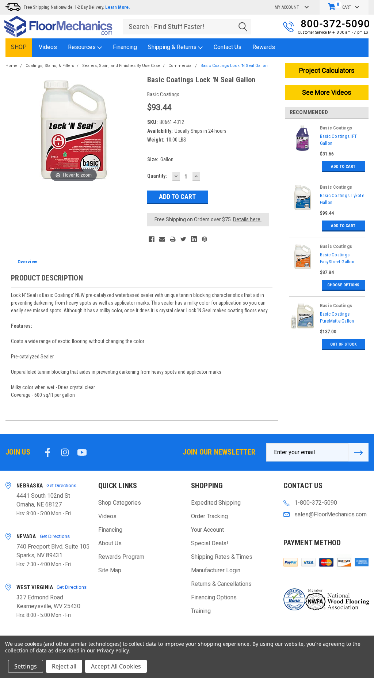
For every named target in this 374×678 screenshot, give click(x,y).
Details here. (247, 219)
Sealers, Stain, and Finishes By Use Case (121, 65)
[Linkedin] (194, 239)
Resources (82, 47)
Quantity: (157, 176)
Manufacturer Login (215, 570)
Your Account (207, 529)
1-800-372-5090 (315, 502)
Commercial (180, 65)
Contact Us (227, 47)
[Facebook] (151, 239)
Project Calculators (327, 70)
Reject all (64, 666)
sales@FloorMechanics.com (330, 514)
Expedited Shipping (216, 502)
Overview (27, 261)
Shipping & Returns (173, 47)
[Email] (162, 239)
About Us (110, 543)
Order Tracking (209, 516)
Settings (25, 666)
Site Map (109, 570)
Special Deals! (209, 543)
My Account (287, 7)
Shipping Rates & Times (221, 556)
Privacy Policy (113, 650)
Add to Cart (343, 166)
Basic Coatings (336, 128)
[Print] (173, 239)
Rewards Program (121, 556)
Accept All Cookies (116, 666)
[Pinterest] (204, 239)
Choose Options (343, 285)
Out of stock (343, 344)
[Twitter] (183, 239)
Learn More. (117, 7)
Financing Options (214, 597)
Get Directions (61, 485)
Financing (125, 47)
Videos (48, 47)
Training (201, 610)
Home (11, 65)
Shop (19, 47)
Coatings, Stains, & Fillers (50, 65)
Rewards (263, 47)
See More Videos (326, 92)
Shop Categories (119, 502)
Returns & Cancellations (221, 583)
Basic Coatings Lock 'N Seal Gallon (234, 65)
